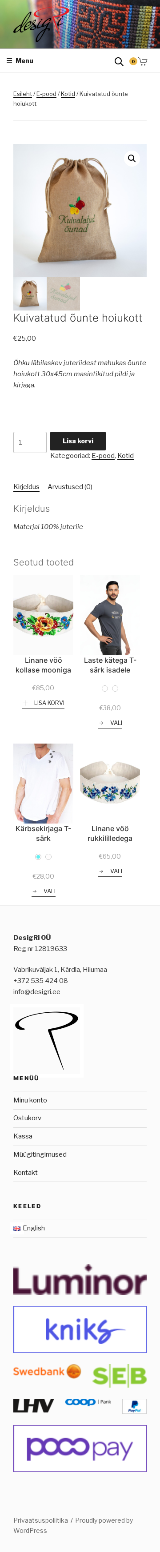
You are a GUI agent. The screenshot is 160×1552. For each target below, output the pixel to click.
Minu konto (30, 1100)
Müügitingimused (40, 1154)
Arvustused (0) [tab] (70, 487)
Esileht (22, 93)
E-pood (46, 93)
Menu (24, 60)
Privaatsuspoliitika (40, 1520)
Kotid (68, 93)
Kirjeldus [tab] (26, 487)
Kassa (22, 1136)
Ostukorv (27, 1118)
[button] (132, 159)
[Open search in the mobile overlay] (119, 61)
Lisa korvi (78, 441)
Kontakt (25, 1173)
